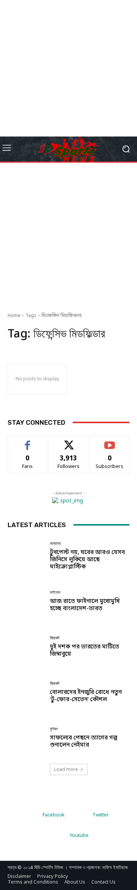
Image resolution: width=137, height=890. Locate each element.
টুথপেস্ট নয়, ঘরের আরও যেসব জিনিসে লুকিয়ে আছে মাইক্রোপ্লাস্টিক (87, 560)
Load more (66, 769)
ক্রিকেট (54, 638)
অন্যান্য (55, 544)
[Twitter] (79, 815)
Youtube (79, 835)
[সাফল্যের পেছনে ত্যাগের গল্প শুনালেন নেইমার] (26, 738)
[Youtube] (55, 835)
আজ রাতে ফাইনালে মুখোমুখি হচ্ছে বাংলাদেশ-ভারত (84, 605)
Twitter (100, 815)
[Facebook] (28, 815)
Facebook (54, 815)
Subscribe (110, 441)
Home (14, 316)
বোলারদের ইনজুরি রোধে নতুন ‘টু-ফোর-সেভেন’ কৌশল (86, 696)
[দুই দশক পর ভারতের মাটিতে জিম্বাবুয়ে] (26, 647)
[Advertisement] (68, 68)
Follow (69, 441)
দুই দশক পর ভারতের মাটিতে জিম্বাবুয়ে (84, 650)
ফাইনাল (55, 592)
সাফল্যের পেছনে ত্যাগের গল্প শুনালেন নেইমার (83, 741)
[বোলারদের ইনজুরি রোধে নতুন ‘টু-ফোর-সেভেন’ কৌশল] (26, 692)
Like (27, 441)
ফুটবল (54, 729)
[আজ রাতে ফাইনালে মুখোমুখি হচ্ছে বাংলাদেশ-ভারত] (26, 601)
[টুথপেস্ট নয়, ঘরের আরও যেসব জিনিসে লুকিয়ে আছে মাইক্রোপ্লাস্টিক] (26, 556)
